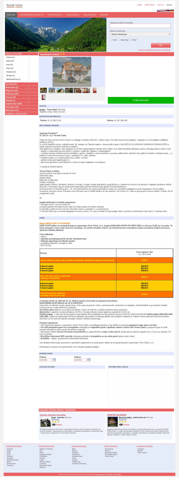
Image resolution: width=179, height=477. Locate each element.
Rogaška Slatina (45, 454)
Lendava (43, 464)
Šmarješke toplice (111, 454)
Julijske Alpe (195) (14, 104)
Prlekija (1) (10, 100)
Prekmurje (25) (12, 94)
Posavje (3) (11, 97)
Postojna (10, 465)
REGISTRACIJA (73, 15)
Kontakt (104, 15)
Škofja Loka (76, 462)
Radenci (43, 467)
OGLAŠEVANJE (89, 15)
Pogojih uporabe (100, 474)
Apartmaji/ (55, 419)
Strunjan (10, 458)
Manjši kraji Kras (13, 460)
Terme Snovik (142, 453)
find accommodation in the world (154, 50)
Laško (42, 460)
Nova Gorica (11, 464)
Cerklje (74, 460)
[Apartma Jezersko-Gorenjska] (45, 427)
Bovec (9, 462)
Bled (73, 449)
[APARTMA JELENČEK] (112, 427)
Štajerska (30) (12, 91)
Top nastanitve (55, 15)
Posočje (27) (11, 84)
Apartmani (109, 474)
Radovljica (76, 454)
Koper (9, 451)
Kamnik (140, 451)
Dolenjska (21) (12, 110)
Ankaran (10, 449)
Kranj (54, 417)
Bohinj (74, 451)
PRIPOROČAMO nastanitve (31, 15)
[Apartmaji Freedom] (72, 87)
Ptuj (41, 451)
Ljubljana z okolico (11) (16, 113)
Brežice (42, 110)
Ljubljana (140, 449)
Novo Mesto (109, 449)
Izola (8, 453)
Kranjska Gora (77, 456)
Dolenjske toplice (111, 453)
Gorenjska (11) (12, 107)
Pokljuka (75, 453)
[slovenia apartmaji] (14, 8)
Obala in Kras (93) (14, 54)
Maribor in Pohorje (46, 449)
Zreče (42, 453)
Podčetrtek (43, 456)
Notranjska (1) (12, 87)
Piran (9, 454)
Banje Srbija (117, 474)
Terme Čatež (109, 456)
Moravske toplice (125, 417)
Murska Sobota (45, 462)
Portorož (10, 456)
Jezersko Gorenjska (79, 464)
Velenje (42, 458)
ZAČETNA (11, 15)
